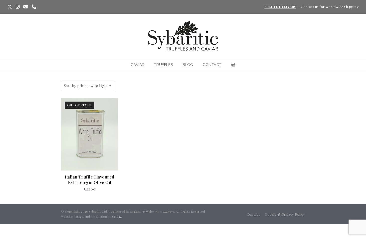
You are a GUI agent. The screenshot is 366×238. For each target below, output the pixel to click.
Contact (253, 214)
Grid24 (117, 216)
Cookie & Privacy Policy (285, 214)
